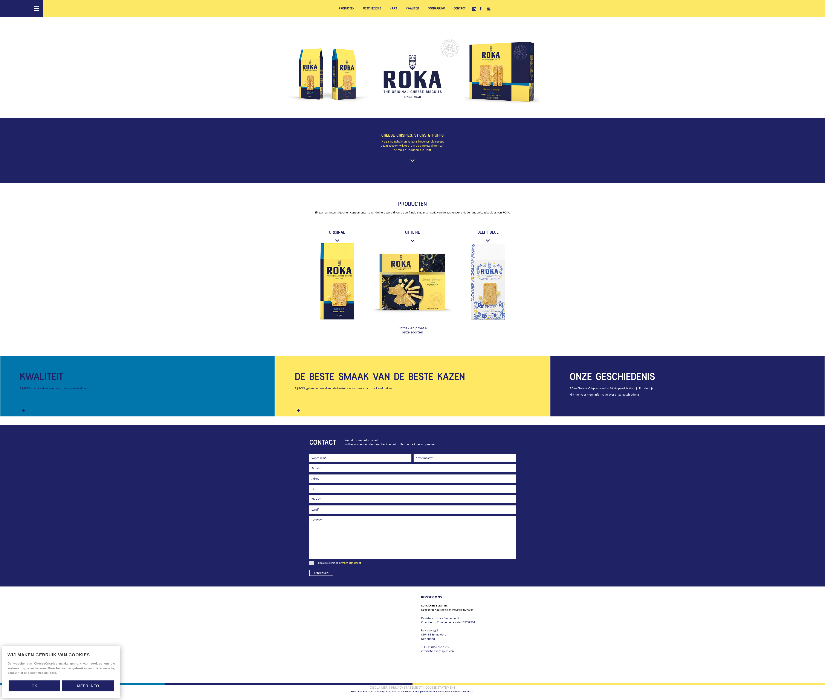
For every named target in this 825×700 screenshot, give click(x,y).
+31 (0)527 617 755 (437, 647)
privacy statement (350, 562)
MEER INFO (88, 686)
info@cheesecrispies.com (438, 651)
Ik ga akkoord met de (339, 562)
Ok (34, 686)
